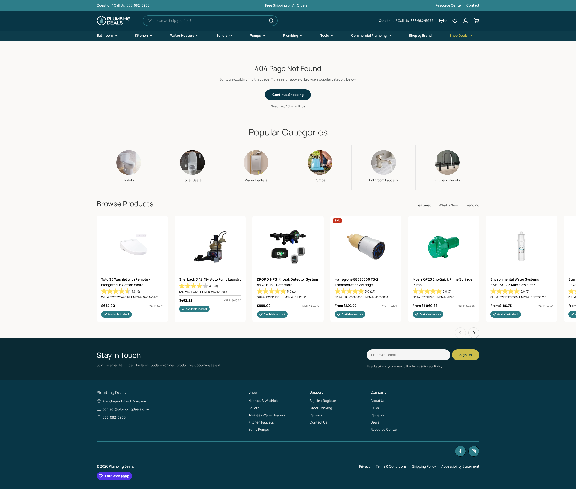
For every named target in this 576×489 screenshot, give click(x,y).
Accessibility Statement (460, 466)
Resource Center (448, 5)
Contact (472, 5)
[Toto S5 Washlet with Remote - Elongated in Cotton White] (132, 247)
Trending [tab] (472, 205)
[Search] (271, 20)
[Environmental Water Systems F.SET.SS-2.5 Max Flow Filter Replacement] (521, 247)
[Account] (465, 20)
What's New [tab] (448, 205)
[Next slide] (473, 332)
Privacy (364, 466)
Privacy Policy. (433, 366)
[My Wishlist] (455, 20)
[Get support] (443, 20)
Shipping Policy (424, 466)
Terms (416, 366)
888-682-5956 (137, 5)
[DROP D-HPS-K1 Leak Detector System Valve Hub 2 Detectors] (288, 247)
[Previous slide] (460, 332)
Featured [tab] (423, 205)
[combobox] (210, 20)
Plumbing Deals (121, 466)
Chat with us (296, 106)
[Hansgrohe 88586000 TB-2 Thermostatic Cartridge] (365, 247)
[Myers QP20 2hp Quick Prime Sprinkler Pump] (443, 247)
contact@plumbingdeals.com (126, 409)
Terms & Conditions (391, 466)
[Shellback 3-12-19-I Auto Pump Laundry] (210, 247)
